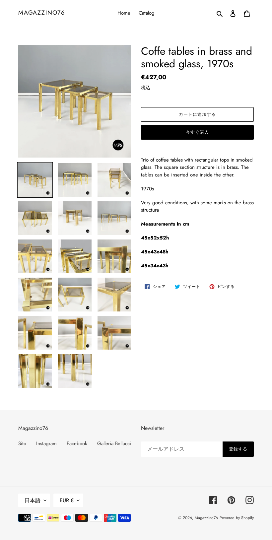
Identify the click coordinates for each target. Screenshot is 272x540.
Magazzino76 (41, 13)
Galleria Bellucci (114, 443)
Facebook (77, 443)
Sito (22, 443)
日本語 (32, 500)
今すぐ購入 (197, 132)
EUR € (67, 500)
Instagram (46, 443)
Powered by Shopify (237, 518)
